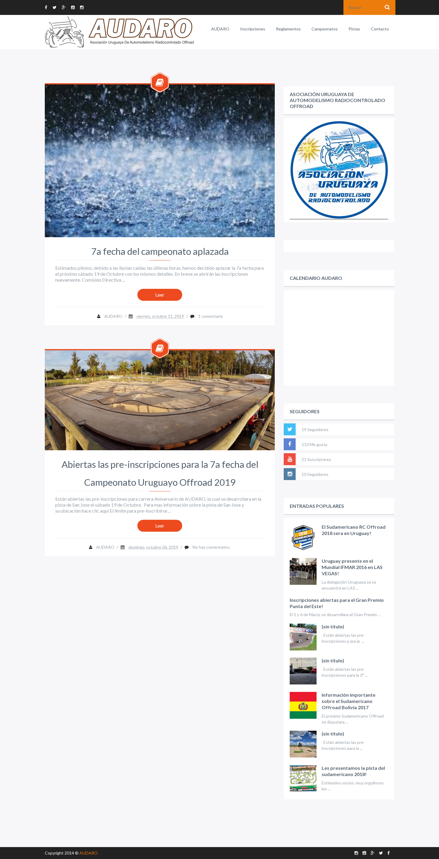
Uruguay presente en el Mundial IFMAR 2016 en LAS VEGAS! (352, 567)
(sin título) (333, 626)
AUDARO (220, 28)
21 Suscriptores (316, 459)
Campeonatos (324, 28)
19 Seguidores (315, 429)
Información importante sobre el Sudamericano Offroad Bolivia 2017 (348, 701)
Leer (159, 294)
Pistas (354, 28)
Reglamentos (288, 28)
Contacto (380, 28)
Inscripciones (252, 28)
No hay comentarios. (212, 547)
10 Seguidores (315, 474)
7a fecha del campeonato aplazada (160, 251)
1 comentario (210, 316)
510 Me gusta (314, 444)
